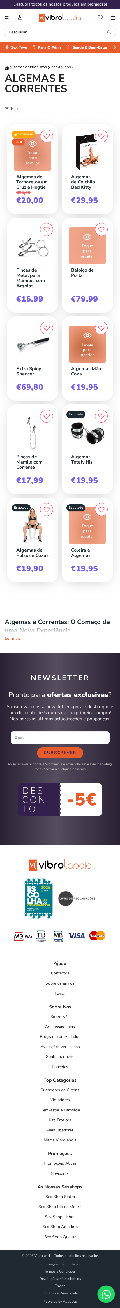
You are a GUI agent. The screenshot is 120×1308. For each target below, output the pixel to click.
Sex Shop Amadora (60, 1226)
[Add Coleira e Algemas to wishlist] (101, 509)
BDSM (55, 67)
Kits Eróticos (60, 1120)
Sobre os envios (60, 983)
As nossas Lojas (60, 1026)
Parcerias (60, 1067)
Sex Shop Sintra (60, 1197)
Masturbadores (60, 1130)
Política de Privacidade (60, 1293)
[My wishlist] (100, 17)
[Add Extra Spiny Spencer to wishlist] (46, 328)
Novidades (60, 1173)
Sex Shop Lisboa (60, 1217)
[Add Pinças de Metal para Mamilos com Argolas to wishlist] (46, 229)
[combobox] (56, 32)
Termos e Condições (60, 1271)
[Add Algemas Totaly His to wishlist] (101, 416)
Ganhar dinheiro (60, 1056)
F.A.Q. (60, 993)
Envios (60, 1286)
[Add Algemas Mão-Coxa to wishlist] (101, 328)
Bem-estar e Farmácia (60, 1110)
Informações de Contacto (60, 1264)
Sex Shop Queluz (60, 1237)
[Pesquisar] (109, 32)
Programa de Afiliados (60, 1036)
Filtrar (16, 108)
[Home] (7, 67)
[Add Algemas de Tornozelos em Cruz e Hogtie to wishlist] (46, 136)
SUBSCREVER (60, 752)
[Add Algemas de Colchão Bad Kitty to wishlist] (101, 136)
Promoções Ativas (60, 1163)
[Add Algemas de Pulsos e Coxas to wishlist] (46, 509)
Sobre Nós (60, 1017)
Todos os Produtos (30, 67)
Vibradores (60, 1100)
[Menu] (6, 17)
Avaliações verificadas (60, 1046)
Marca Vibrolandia (60, 1140)
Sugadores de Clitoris (60, 1090)
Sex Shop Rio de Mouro (60, 1206)
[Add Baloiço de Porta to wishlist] (101, 229)
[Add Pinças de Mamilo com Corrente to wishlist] (46, 416)
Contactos (60, 973)
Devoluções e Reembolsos (60, 1278)
